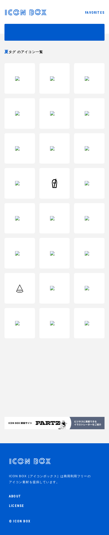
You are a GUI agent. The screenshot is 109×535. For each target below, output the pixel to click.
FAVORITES (95, 13)
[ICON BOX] (25, 13)
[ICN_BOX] (30, 463)
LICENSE (16, 506)
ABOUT (15, 496)
